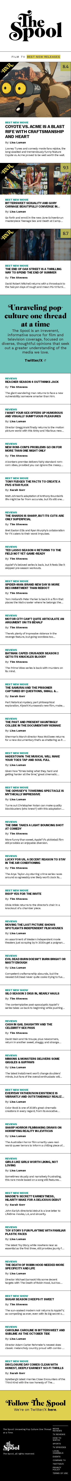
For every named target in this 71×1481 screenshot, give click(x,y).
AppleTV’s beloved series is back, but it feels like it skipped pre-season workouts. (35, 566)
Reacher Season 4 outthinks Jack (32, 382)
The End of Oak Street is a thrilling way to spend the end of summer (33, 270)
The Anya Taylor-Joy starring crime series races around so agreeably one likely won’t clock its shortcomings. (33, 875)
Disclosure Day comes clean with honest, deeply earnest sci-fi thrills (34, 1366)
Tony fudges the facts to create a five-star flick (32, 483)
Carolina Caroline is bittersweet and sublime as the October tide (35, 1331)
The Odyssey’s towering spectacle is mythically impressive (34, 792)
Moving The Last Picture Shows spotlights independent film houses (34, 926)
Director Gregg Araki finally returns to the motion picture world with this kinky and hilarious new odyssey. (34, 429)
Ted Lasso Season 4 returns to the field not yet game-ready (33, 551)
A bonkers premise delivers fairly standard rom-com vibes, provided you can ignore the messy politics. (34, 463)
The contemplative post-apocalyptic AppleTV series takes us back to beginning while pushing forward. (33, 1006)
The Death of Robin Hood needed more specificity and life (34, 1266)
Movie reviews (57, 1430)
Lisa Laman (18, 142)
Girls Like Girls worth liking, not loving (31, 1163)
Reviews (11, 378)
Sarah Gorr (17, 490)
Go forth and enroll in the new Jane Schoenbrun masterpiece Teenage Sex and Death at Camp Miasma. (34, 219)
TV (23, 56)
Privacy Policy (57, 1468)
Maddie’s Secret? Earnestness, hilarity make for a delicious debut (33, 1198)
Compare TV (59, 1460)
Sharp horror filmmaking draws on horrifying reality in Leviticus (33, 1129)
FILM (15, 56)
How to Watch (57, 1439)
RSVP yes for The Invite (23, 893)
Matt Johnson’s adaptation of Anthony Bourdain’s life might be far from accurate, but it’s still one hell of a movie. (34, 497)
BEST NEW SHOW (16, 990)
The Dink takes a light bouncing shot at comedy (34, 826)
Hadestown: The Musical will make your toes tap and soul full (32, 758)
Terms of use (60, 1473)
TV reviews (59, 1434)
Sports (57, 1444)
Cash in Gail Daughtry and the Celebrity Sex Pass (28, 1026)
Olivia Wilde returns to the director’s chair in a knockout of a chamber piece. (32, 906)
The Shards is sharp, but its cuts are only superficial (34, 517)
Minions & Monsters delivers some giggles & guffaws (32, 1060)
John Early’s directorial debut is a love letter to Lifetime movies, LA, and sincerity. (32, 1212)
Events (56, 1457)
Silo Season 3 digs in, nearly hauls (32, 993)
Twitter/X (34, 360)
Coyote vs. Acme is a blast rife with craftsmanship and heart (34, 131)
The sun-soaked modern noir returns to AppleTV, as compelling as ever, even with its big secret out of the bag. (34, 1312)
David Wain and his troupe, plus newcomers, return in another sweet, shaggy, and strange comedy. (32, 1040)
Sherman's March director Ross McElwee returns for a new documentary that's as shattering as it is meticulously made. (35, 738)
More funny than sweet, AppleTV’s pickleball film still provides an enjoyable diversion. (34, 841)
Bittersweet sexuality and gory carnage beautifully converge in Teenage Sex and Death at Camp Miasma (31, 204)
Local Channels (58, 1452)
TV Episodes (59, 1447)
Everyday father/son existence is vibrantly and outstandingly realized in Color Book (35, 1094)
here (52, 1409)
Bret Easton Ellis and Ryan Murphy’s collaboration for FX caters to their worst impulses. (34, 532)
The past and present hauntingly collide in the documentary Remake (33, 723)
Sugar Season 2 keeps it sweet (29, 1299)
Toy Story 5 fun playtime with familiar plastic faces (35, 1232)
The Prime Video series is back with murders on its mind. (34, 669)
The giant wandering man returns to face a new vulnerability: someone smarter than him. (34, 394)
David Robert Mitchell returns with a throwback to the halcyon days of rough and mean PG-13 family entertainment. (35, 285)
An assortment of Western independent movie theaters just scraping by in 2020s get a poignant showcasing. (34, 941)
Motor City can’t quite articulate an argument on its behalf (34, 620)
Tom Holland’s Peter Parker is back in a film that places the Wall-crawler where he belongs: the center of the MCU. (34, 600)
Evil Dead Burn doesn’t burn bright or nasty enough (35, 960)
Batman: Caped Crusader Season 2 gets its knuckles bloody (32, 655)
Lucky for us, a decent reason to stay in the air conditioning (35, 861)
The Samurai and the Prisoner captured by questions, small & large (30, 689)
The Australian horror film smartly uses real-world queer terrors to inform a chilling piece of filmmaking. (33, 1143)
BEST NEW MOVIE (16, 122)
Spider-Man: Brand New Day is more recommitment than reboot (32, 586)
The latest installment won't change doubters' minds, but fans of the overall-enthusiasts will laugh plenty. (33, 1075)
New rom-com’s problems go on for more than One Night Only (33, 448)
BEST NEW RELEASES (43, 56)
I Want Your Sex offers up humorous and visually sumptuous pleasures (34, 414)
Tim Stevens (19, 277)
